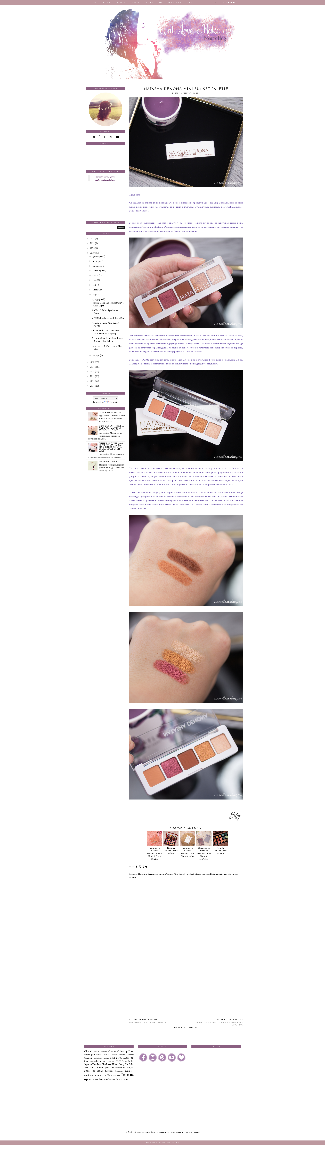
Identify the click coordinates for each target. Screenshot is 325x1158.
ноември (97, 261)
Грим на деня (93, 1070)
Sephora (88, 1064)
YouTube (129, 1064)
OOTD (118, 1061)
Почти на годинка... (109, 462)
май (94, 284)
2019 (92, 252)
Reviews (107, 2)
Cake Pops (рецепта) (110, 413)
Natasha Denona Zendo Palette (220, 850)
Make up (128, 1057)
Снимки (111, 1079)
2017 (92, 366)
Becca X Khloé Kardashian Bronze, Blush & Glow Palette (108, 339)
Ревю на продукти (156, 873)
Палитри (142, 873)
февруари (97, 299)
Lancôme (98, 1057)
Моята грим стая (114, 1075)
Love (112, 1057)
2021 (92, 243)
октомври (97, 265)
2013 (92, 385)
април (96, 289)
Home (95, 2)
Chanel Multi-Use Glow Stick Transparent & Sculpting (105, 332)
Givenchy (130, 1054)
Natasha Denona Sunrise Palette (171, 850)
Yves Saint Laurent (93, 1067)
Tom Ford (96, 1064)
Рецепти (103, 1079)
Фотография (122, 1079)
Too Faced (107, 1064)
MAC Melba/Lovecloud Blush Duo (108, 318)
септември (98, 270)
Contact (191, 2)
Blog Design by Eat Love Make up (162, 1143)
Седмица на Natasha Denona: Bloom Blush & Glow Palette (154, 853)
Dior (131, 1051)
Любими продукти (95, 1075)
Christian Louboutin (100, 1051)
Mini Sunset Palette (183, 873)
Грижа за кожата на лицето (119, 1067)
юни (95, 280)
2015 (92, 376)
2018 (92, 362)
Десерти (109, 1070)
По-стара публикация (219, 1022)
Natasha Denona (201, 873)
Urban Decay (118, 1064)
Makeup (136, 2)
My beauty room (109, 1061)
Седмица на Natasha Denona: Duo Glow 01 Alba (187, 852)
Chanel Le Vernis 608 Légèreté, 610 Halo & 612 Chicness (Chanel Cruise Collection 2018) (111, 447)
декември (97, 256)
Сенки (169, 873)
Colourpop (122, 1051)
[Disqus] (186, 913)
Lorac (106, 1057)
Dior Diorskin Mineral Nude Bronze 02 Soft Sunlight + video (111, 428)
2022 (92, 238)
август (95, 275)
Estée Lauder (102, 1054)
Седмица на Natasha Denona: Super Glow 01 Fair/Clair (204, 853)
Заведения (119, 1071)
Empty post (89, 1054)
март (95, 294)
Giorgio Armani (118, 1054)
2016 (92, 371)
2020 (92, 248)
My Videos (122, 2)
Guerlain (88, 1057)
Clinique (112, 1051)
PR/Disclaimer (174, 2)
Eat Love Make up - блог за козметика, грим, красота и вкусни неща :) (166, 1131)
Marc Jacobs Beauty (93, 1061)
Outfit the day (127, 1061)
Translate (113, 402)
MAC (119, 1057)
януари (96, 355)
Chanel (88, 1051)
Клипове (129, 1070)
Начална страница (186, 1028)
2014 (92, 381)
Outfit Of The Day (153, 2)
